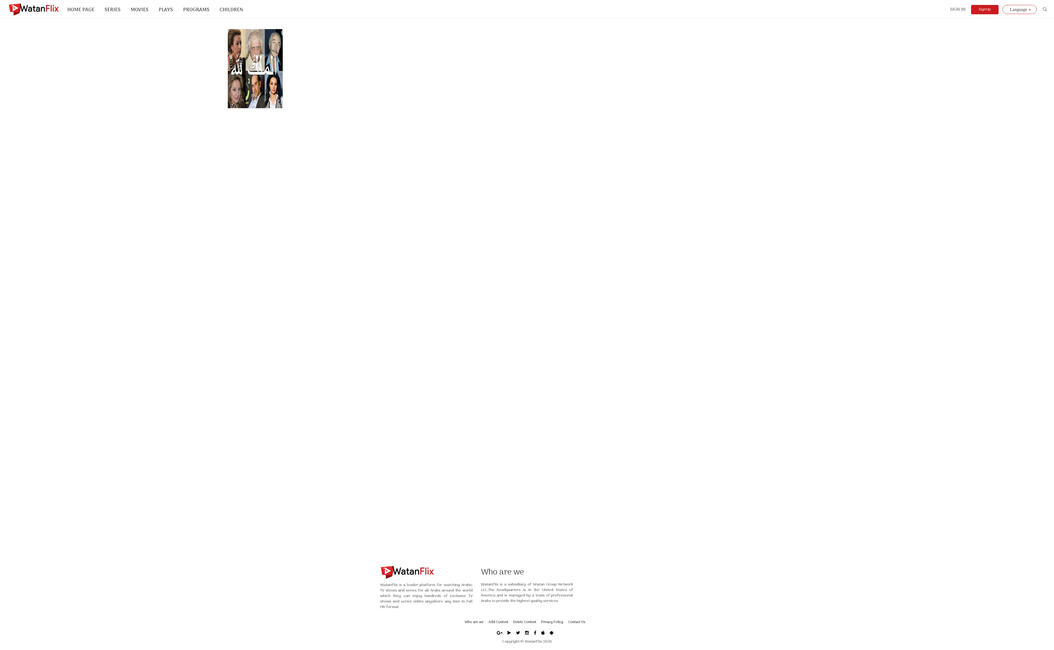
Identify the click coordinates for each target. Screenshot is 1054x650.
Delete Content (524, 622)
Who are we (474, 622)
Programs (196, 10)
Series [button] (112, 10)
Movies (139, 10)
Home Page (80, 10)
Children (231, 10)
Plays (166, 10)
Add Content (498, 622)
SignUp (985, 9)
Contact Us (576, 622)
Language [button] (1019, 9)
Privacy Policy (552, 622)
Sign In (958, 9)
